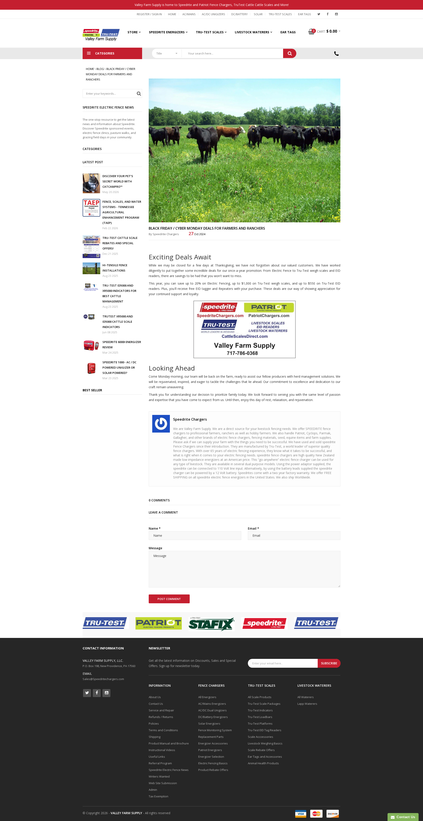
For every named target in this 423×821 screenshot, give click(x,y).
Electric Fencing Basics (213, 763)
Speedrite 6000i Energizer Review (121, 344)
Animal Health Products (263, 763)
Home (172, 14)
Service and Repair (161, 710)
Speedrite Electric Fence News (169, 770)
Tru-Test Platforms (260, 723)
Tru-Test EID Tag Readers (264, 730)
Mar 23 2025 (110, 378)
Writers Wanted (159, 776)
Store (133, 32)
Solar (258, 14)
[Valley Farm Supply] (244, 329)
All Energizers (207, 697)
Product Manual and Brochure (169, 743)
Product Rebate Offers (213, 770)
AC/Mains (189, 14)
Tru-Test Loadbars (260, 717)
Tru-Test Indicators (260, 710)
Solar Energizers (209, 723)
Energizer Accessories (213, 743)
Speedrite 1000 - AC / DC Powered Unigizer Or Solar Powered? (119, 367)
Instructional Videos (162, 750)
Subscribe (329, 663)
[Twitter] (318, 14)
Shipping (154, 737)
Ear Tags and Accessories (265, 757)
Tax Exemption (158, 796)
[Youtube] (336, 14)
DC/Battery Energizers (213, 717)
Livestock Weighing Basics (265, 743)
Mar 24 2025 (110, 352)
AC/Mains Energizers (212, 704)
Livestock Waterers (252, 32)
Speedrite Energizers (167, 32)
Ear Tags (304, 14)
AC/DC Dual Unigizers (212, 710)
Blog (100, 69)
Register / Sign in (149, 14)
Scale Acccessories (260, 737)
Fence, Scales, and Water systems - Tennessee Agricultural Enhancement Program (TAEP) (121, 212)
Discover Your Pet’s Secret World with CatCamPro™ (117, 181)
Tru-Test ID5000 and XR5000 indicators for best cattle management (119, 293)
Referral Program (160, 763)
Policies (154, 723)
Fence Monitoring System (215, 730)
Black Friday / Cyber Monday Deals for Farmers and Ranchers (110, 74)
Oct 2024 (197, 234)
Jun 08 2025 (109, 332)
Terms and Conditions (163, 730)
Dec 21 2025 (110, 254)
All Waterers (305, 697)
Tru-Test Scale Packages (264, 704)
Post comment (169, 599)
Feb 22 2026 (110, 228)
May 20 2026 (110, 192)
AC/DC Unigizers (213, 14)
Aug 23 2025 (110, 276)
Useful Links (157, 757)
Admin (153, 790)
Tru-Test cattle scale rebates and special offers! (119, 243)
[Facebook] (327, 14)
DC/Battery (239, 14)
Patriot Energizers (210, 750)
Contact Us (156, 704)
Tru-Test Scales (280, 14)
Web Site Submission (163, 783)
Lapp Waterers (307, 704)
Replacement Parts (211, 737)
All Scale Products (259, 697)
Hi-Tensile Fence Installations (114, 267)
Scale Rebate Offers (261, 750)
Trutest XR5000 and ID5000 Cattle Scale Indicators (117, 321)
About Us (155, 697)
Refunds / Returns (161, 717)
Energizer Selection (211, 757)
